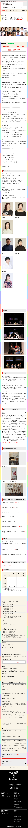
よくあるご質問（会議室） (18, 807)
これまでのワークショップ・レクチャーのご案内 (9, 754)
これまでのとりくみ (4, 813)
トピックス (15, 811)
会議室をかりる (17, 804)
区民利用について (17, 798)
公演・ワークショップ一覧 (5, 793)
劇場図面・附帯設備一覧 (18, 801)
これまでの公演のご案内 (6, 761)
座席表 (23, 10)
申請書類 (15, 799)
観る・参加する (5, 7)
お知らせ (15, 810)
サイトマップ (16, 814)
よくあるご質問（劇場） (18, 803)
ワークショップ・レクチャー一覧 (14, 10)
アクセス (22, 7)
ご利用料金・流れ (17, 795)
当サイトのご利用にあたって (19, 819)
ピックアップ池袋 (17, 821)
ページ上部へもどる (14, 767)
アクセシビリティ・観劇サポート (6, 796)
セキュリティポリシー (17, 816)
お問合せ (15, 818)
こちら (12, 75)
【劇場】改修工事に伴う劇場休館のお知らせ (8, 1)
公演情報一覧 (4, 10)
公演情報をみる (8, 46)
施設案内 (2, 811)
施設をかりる (14, 7)
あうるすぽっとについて (5, 810)
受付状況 (15, 796)
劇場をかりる (16, 793)
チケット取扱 (21, 46)
